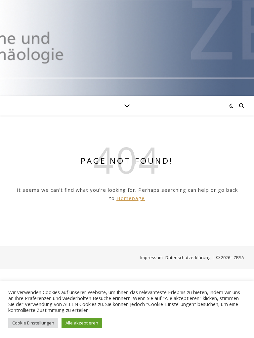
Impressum (151, 257)
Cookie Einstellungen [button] (33, 323)
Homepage (130, 198)
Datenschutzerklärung (187, 257)
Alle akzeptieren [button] (81, 323)
